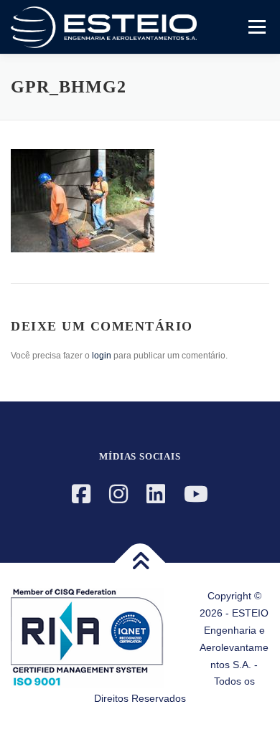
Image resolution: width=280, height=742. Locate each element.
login (101, 356)
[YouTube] (196, 494)
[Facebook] (81, 494)
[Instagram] (118, 494)
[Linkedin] (155, 494)
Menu (255, 27)
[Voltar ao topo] (140, 563)
